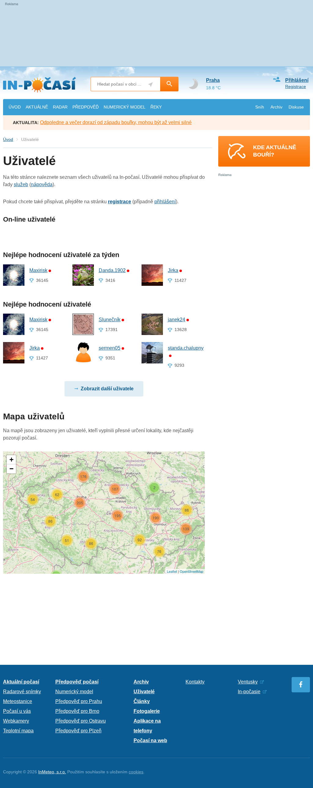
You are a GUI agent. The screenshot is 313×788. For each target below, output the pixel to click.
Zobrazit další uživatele (107, 388)
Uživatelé (144, 691)
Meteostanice (17, 701)
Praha (213, 80)
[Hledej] (169, 84)
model (124, 107)
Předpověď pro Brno (77, 711)
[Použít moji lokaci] (150, 84)
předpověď (85, 107)
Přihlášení (296, 80)
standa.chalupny (186, 348)
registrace (119, 201)
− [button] (11, 469)
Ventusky (248, 681)
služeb (21, 184)
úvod (15, 107)
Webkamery (16, 721)
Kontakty (195, 681)
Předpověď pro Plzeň (78, 730)
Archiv (276, 107)
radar (60, 107)
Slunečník (109, 319)
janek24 (176, 319)
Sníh (259, 107)
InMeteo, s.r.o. (52, 771)
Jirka (173, 270)
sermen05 (109, 348)
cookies (136, 771)
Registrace (295, 86)
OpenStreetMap (191, 571)
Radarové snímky (22, 691)
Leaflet (172, 571)
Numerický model (74, 691)
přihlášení (165, 201)
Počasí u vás (17, 711)
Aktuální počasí (21, 681)
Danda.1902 (112, 270)
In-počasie (249, 691)
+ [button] (11, 459)
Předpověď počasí (76, 681)
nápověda (42, 184)
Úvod (8, 139)
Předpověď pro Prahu (78, 701)
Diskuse (296, 107)
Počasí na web (150, 740)
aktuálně (37, 107)
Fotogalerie (147, 711)
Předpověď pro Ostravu (80, 721)
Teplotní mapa (18, 730)
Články (142, 701)
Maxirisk (38, 270)
